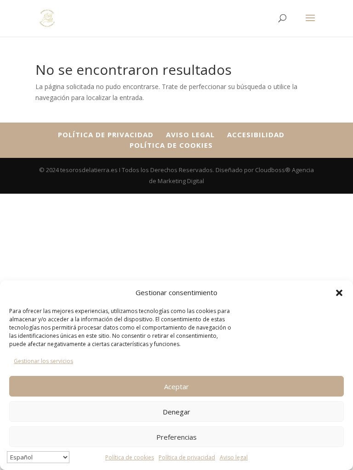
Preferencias (176, 437)
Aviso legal (234, 457)
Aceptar (176, 386)
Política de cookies (129, 457)
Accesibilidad (256, 134)
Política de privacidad (187, 457)
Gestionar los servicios (43, 361)
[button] (339, 292)
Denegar (176, 411)
